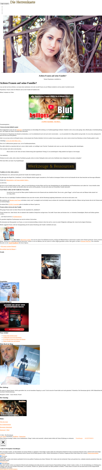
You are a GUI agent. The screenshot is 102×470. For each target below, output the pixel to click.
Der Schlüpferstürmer (5, 424)
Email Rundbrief (13, 243)
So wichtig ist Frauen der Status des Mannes (14, 339)
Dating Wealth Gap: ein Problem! (11, 341)
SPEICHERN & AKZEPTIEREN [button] (8, 469)
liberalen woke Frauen (15, 200)
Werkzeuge (5, 10)
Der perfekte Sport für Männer (7, 249)
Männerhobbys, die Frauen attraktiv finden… (17, 180)
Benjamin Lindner (26, 239)
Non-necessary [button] (3, 462)
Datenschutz (22, 436)
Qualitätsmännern (17, 216)
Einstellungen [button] (79, 438)
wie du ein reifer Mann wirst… (14, 140)
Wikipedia (19, 129)
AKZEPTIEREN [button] (89, 438)
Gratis (4, 13)
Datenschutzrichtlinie (93, 453)
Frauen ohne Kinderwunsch (10, 335)
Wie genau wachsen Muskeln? (8, 246)
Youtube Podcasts (86, 241)
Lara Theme (3, 436)
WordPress (15, 436)
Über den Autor (4, 422)
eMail (7, 430)
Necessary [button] (2, 454)
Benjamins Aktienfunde (6, 427)
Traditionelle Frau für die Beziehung (12, 337)
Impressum (2, 430)
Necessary (4, 456)
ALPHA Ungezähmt (14, 204)
